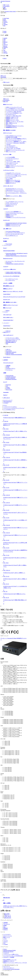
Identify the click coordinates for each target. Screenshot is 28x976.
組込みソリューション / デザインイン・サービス (12, 291)
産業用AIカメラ (10, 206)
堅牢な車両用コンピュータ (8, 285)
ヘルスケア (5, 208)
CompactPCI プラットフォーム (13, 173)
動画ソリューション (7, 307)
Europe (4, 31)
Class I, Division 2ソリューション (14, 135)
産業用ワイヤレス (10, 167)
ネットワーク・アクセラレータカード (15, 191)
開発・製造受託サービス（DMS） (10, 302)
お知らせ (8, 349)
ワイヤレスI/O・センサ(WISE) (13, 148)
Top (2, 973)
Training (8, 387)
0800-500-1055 (7, 917)
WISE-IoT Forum (10, 353)
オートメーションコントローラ (13, 140)
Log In (7, 4)
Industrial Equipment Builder (9, 250)
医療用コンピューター (11, 214)
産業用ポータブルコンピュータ (13, 224)
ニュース (5, 940)
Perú (4, 25)
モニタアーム (6, 238)
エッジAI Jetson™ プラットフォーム (14, 201)
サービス (5, 311)
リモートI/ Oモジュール (11, 147)
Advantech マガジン (10, 368)
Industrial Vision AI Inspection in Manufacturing (16, 255)
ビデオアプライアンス (11, 204)
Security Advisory (6, 357)
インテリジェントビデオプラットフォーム (16, 174)
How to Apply (9, 389)
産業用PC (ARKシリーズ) (12, 117)
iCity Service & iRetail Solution (13, 231)
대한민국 (5, 44)
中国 (4, 39)
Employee (5, 395)
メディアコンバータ (11, 164)
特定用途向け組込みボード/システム (15, 125)
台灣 (4, 48)
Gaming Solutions (6, 294)
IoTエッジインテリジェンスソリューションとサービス (14, 296)
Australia (5, 38)
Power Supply (9, 243)
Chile (4, 23)
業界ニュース (6, 937)
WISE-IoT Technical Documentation (14, 354)
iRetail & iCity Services (7, 258)
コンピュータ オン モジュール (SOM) (15, 110)
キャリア (5, 382)
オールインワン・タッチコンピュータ (15, 261)
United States (6, 18)
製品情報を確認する (11, 342)
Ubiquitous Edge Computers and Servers (15, 263)
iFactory (5, 248)
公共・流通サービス (7, 228)
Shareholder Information (11, 379)
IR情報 (4, 372)
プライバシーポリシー (8, 967)
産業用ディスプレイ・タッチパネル (14, 121)
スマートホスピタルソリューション (14, 213)
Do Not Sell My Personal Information (11, 969)
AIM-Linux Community (11, 352)
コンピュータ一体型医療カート (13, 211)
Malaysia (5, 46)
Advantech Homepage (5, 1)
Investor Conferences (10, 378)
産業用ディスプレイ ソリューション (10, 305)
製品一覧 (5, 101)
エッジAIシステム (10, 280)
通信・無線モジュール (11, 123)
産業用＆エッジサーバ (7, 288)
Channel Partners (6, 325)
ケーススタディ (7, 934)
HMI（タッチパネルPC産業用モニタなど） (16, 138)
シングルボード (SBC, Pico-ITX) (13, 111)
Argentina (5, 22)
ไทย (4, 50)
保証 (7, 343)
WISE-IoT (8, 331)
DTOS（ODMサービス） (8, 317)
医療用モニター (10, 216)
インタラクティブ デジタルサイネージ (15, 232)
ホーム (5, 405)
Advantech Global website (10, 11)
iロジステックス (6, 299)
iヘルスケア (5, 266)
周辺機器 (5, 241)
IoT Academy (9, 350)
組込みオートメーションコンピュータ (15, 150)
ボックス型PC (9, 178)
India (4, 40)
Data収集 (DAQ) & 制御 (11, 137)
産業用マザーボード (11, 183)
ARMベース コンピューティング (14, 107)
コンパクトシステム (11, 177)
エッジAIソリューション (12, 278)
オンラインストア (7, 400)
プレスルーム (9, 369)
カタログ (5, 941)
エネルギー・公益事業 (7, 283)
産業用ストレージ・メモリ (12, 120)
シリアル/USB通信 (10, 157)
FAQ (4, 943)
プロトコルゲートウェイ (12, 163)
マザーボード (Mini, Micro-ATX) (13, 115)
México (5, 20)
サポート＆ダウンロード (8, 335)
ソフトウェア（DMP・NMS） (13, 161)
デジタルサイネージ (11, 114)
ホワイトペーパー (7, 936)
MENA (5, 58)
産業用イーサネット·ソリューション (15, 165)
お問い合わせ (6, 397)
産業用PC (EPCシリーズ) (12, 118)
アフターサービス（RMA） (12, 338)
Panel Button (3, 77)
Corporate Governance (11, 376)
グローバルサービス (7, 314)
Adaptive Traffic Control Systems (13, 272)
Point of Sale (8, 262)
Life (7, 386)
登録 (4, 4)
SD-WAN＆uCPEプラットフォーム (14, 188)
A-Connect (5, 402)
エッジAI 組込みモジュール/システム (15, 108)
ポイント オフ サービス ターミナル (14, 234)
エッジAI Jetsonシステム (9, 409)
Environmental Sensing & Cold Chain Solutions (16, 223)
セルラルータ (9, 160)
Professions (8, 384)
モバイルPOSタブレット (12, 235)
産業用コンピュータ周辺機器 (13, 181)
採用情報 (5, 928)
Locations (8, 388)
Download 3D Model (12, 638)
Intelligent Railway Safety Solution (13, 273)
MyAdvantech (6, 6)
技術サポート (6, 332)
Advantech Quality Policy (8, 320)
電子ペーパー (9, 124)
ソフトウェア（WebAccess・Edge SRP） (15, 142)
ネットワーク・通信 (7, 154)
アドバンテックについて (8, 362)
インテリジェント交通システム (13, 175)
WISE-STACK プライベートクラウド (15, 190)
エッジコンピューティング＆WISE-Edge (11, 276)
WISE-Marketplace (7, 401)
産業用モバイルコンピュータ (13, 225)
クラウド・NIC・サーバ (8, 185)
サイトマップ (6, 966)
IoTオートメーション (7, 132)
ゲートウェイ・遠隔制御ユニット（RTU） (16, 141)
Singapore (5, 47)
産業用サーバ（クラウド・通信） (14, 195)
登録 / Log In (6, 82)
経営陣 (7, 367)
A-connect (5, 944)
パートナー (6, 322)
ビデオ (5, 938)
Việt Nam (5, 52)
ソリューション (7, 245)
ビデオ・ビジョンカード (12, 203)
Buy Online (7, 913)
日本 (5, 9)
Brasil (4, 19)
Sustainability (6, 392)
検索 (4, 7)
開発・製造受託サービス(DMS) (9, 130)
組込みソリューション (7, 104)
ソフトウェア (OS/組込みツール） (14, 113)
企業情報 (5, 359)
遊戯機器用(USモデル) (11, 127)
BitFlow (8, 310)
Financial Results (9, 375)
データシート (4, 638)
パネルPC (8, 144)
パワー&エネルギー (10, 145)
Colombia (5, 24)
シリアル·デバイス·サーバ (12, 158)
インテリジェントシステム (8, 170)
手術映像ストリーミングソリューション (16, 217)
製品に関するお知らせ (11, 340)
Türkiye (5, 51)
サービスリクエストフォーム (13, 339)
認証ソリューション (11, 151)
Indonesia (5, 42)
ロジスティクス (6, 220)
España (4, 32)
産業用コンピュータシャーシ (13, 180)
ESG (4, 927)
